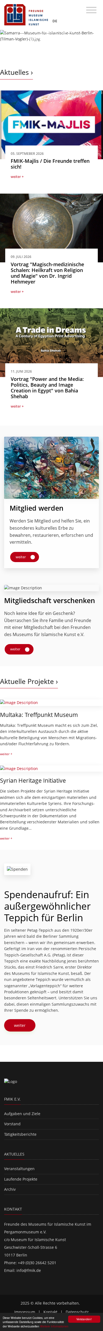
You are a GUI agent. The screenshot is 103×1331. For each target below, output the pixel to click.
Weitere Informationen (54, 1326)
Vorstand (12, 1123)
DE (55, 20)
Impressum (24, 1311)
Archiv (10, 1189)
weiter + (17, 176)
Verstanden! (84, 1319)
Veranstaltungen (19, 1168)
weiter (21, 556)
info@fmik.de (28, 1270)
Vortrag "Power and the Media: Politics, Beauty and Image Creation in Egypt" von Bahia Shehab (47, 388)
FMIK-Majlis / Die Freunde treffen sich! (50, 164)
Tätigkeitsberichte (20, 1134)
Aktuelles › (16, 72)
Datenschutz (77, 1311)
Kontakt (50, 1311)
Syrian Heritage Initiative (33, 780)
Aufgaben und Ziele (22, 1113)
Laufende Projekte (20, 1179)
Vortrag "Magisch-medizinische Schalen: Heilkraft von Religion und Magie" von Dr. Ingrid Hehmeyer (47, 273)
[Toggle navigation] (91, 10)
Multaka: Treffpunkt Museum (39, 715)
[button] (7, 43)
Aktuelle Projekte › (29, 681)
